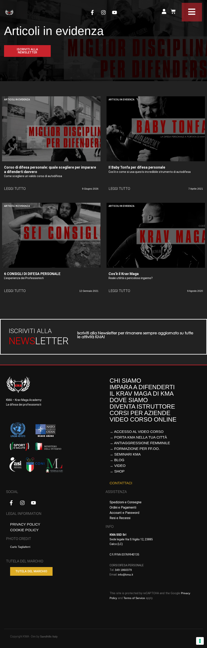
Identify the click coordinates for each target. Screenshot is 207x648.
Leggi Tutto (15, 189)
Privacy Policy (25, 524)
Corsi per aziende (140, 413)
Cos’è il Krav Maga (124, 274)
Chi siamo (125, 380)
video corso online (143, 419)
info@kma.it (125, 574)
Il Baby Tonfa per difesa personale (137, 167)
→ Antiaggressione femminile (140, 443)
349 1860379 (123, 570)
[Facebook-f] (92, 12)
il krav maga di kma (142, 393)
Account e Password (124, 513)
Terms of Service (134, 598)
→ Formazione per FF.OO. (135, 449)
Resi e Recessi (120, 518)
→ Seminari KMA (125, 454)
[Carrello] (173, 11)
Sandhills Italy (49, 636)
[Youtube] (115, 12)
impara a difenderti (142, 387)
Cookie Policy (24, 530)
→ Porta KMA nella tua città (138, 437)
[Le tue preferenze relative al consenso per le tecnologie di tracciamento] (200, 641)
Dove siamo (129, 400)
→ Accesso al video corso (137, 432)
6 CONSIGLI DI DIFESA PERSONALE (32, 274)
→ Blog (117, 460)
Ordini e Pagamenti (123, 507)
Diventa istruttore (142, 406)
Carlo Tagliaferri (20, 546)
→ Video (118, 466)
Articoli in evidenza (54, 31)
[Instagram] (103, 12)
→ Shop (117, 471)
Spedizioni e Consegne (126, 502)
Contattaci (121, 483)
